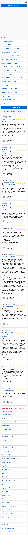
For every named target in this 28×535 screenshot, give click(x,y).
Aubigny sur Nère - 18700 (9, 63)
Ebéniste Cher (5, 425)
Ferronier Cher (6, 469)
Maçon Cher (5, 477)
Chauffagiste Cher (7, 447)
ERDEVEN (12, 230)
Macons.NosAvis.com (8, 2)
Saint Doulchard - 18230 (9, 52)
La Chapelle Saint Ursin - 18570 (11, 81)
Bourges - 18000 (6, 41)
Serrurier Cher (5, 517)
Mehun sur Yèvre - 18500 (9, 59)
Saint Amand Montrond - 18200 (11, 48)
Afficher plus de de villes (14, 107)
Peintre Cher (5, 491)
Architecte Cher (6, 418)
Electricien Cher (6, 455)
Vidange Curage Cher (8, 528)
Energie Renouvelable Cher (10, 458)
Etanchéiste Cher (6, 462)
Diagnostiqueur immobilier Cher (11, 422)
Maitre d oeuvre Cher (8, 480)
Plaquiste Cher (6, 499)
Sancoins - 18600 (6, 74)
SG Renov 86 (12, 304)
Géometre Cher (6, 433)
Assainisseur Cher (7, 436)
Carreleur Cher (6, 440)
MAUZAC (12, 367)
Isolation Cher (5, 473)
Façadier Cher (5, 466)
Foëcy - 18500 (5, 96)
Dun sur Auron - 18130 (8, 70)
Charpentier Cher (6, 444)
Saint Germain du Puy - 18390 (10, 67)
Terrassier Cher (6, 521)
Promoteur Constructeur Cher (10, 506)
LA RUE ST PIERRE (8, 256)
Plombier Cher (5, 502)
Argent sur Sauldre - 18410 (9, 88)
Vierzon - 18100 (6, 45)
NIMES (13, 390)
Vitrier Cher (5, 524)
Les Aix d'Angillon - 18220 (9, 92)
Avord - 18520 (5, 103)
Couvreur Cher (6, 451)
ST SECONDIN (8, 306)
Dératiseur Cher (6, 414)
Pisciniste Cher (6, 495)
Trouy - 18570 (5, 85)
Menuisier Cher (6, 484)
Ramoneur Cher (6, 510)
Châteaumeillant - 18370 (9, 99)
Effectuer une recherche (14, 5)
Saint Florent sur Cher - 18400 (11, 56)
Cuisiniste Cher (6, 429)
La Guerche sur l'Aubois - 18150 (11, 77)
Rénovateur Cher (6, 513)
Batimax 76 (11, 254)
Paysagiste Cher (6, 488)
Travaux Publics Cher (8, 532)
